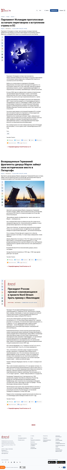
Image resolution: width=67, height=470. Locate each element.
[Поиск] (37, 10)
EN (59, 467)
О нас (32, 438)
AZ (61, 467)
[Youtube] (11, 462)
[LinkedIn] (17, 462)
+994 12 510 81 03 (5, 451)
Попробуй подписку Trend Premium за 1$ (19, 146)
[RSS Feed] (20, 462)
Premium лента (21, 440)
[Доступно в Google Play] (61, 462)
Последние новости (22, 438)
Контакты (33, 442)
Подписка (45, 438)
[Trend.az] (6, 10)
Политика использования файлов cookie (59, 450)
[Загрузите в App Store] (52, 462)
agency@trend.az (5, 453)
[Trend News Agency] (5, 437)
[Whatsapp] (3, 462)
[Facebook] (5, 462)
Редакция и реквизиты (35, 440)
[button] (2, 37)
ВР (8, 133)
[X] (8, 462)
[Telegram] (14, 462)
